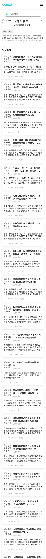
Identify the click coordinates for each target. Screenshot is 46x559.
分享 (42, 21)
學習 (10, 31)
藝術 (4, 31)
